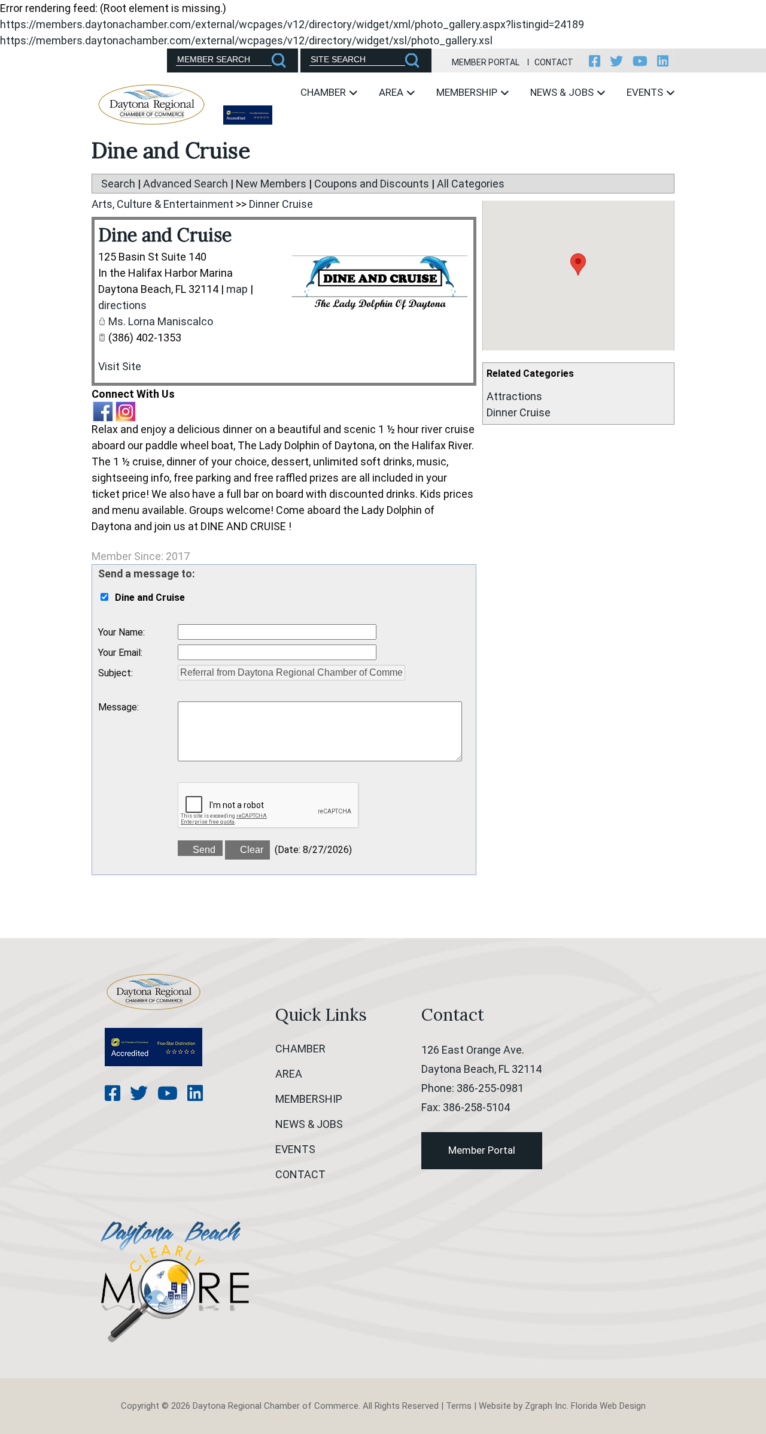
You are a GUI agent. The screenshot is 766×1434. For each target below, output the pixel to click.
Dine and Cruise (165, 234)
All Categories (470, 183)
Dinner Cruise (519, 412)
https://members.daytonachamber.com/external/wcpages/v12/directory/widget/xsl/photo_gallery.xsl (246, 40)
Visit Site (119, 366)
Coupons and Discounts (371, 183)
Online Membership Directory (457, 133)
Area (392, 92)
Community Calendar (652, 127)
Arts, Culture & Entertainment (162, 204)
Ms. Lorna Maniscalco (160, 321)
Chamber (324, 92)
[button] (578, 264)
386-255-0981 (490, 1088)
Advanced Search (185, 183)
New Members (271, 183)
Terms (459, 1405)
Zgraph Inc (546, 1405)
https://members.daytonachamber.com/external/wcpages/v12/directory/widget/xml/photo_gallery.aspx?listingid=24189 (292, 24)
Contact (553, 62)
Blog (522, 127)
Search (118, 183)
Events (646, 92)
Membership (468, 92)
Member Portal (485, 62)
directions (122, 305)
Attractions (514, 396)
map (237, 289)
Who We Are (308, 127)
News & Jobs (563, 92)
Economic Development (410, 127)
